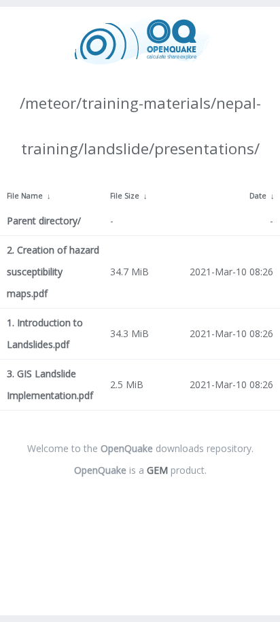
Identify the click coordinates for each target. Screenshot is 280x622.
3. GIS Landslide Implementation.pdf (50, 384)
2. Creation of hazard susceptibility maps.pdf (53, 271)
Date (257, 196)
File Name (25, 196)
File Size (124, 196)
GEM (157, 470)
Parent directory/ (44, 220)
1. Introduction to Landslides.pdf (45, 333)
